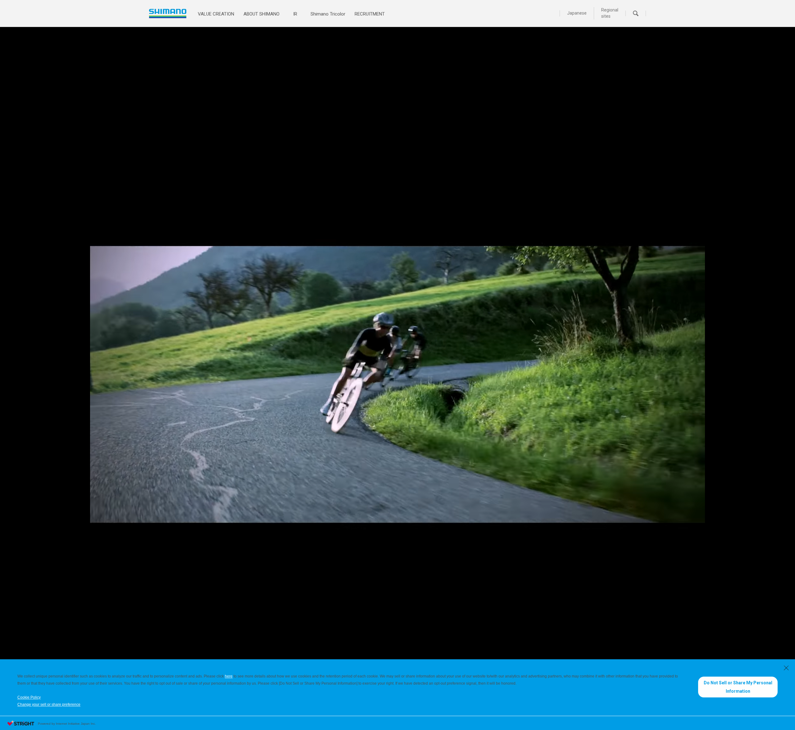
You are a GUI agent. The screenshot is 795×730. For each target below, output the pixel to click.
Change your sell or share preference (48, 703)
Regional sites (609, 13)
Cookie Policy (29, 696)
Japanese (577, 13)
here (229, 675)
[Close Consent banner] (786, 667)
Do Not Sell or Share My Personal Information (738, 686)
